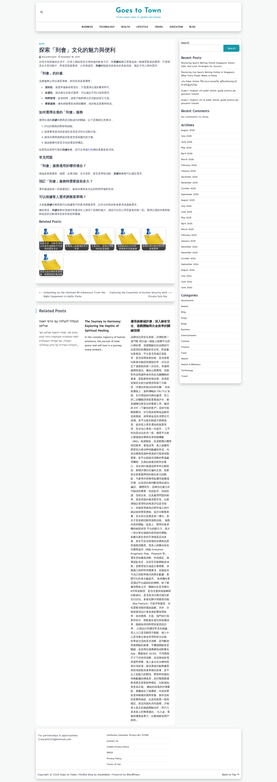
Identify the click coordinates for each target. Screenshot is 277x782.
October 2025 (188, 188)
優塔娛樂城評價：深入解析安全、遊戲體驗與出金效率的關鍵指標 (150, 325)
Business (87, 26)
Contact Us (112, 741)
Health (125, 26)
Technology (107, 26)
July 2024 (186, 275)
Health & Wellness (191, 364)
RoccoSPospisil (49, 56)
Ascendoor (103, 774)
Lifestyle (142, 26)
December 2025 (189, 176)
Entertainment (188, 335)
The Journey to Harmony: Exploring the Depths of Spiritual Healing (103, 325)
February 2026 (189, 165)
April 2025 (186, 223)
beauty (184, 306)
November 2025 (189, 182)
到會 (90, 149)
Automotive (187, 300)
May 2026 (186, 147)
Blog (192, 26)
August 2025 (188, 200)
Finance (185, 347)
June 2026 (186, 141)
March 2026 (187, 159)
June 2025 (186, 211)
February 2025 (189, 235)
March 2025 (187, 229)
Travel (159, 26)
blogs (184, 317)
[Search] (41, 12)
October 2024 (188, 258)
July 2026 (186, 136)
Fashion (185, 341)
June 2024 (186, 281)
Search (185, 42)
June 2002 (186, 287)
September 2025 (189, 194)
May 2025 (186, 217)
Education (176, 26)
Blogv (184, 323)
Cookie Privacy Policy (118, 746)
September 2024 (189, 264)
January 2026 (188, 171)
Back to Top (229, 774)
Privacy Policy (114, 758)
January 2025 (188, 241)
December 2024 (189, 246)
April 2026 (187, 153)
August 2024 (188, 270)
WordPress (133, 774)
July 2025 (186, 206)
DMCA (110, 752)
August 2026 (188, 130)
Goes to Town (138, 10)
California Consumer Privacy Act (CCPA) (128, 735)
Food (183, 352)
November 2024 (189, 252)
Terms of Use (114, 764)
